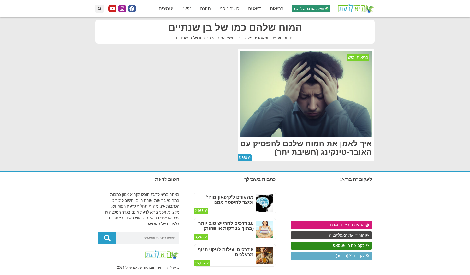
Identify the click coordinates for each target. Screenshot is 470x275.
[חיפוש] (107, 238)
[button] (99, 9)
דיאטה (254, 8)
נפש (187, 8)
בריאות (276, 8)
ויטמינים (167, 8)
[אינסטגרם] (122, 8)
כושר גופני (229, 8)
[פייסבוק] (132, 8)
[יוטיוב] (112, 8)
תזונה (205, 8)
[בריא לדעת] (355, 8)
